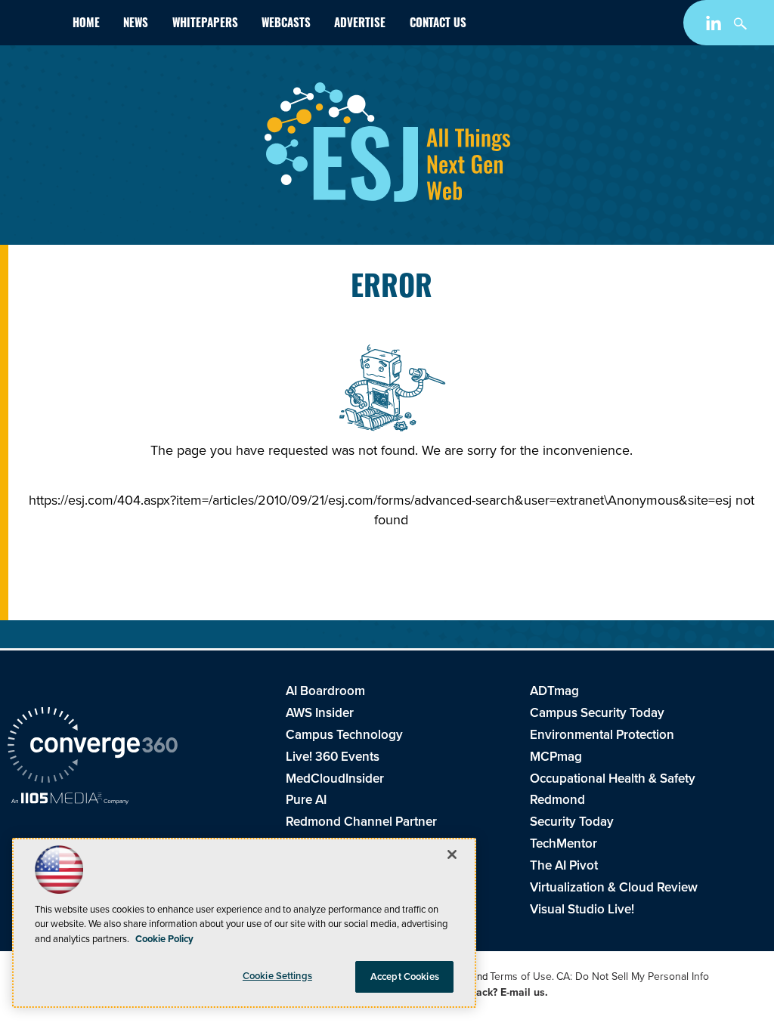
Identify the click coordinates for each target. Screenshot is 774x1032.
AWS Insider (320, 712)
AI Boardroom (325, 690)
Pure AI (306, 799)
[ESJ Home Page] (34, 26)
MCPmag (556, 756)
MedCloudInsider (335, 778)
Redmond (557, 799)
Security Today (572, 821)
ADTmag (554, 690)
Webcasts (286, 24)
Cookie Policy (164, 939)
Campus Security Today (597, 712)
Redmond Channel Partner (361, 821)
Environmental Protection (602, 734)
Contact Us (438, 24)
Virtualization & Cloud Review (614, 887)
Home (86, 24)
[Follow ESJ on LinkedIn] (715, 26)
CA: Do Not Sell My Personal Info (632, 976)
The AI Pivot (564, 865)
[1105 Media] (69, 800)
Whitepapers (205, 24)
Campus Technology (344, 734)
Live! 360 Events (332, 756)
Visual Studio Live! (582, 909)
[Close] (452, 854)
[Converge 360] (93, 747)
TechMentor (563, 843)
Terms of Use (521, 976)
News (135, 24)
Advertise (359, 24)
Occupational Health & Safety (612, 778)
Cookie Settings (277, 976)
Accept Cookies (404, 976)
